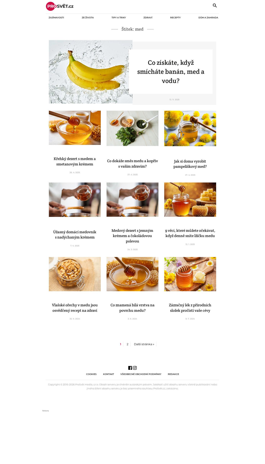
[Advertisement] (132, 437)
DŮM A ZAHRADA (208, 17)
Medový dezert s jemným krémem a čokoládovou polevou (132, 236)
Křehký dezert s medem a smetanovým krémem (75, 161)
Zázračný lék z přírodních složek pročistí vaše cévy (190, 308)
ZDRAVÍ (147, 17)
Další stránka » (144, 344)
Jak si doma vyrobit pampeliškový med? (190, 164)
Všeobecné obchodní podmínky (140, 374)
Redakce (173, 374)
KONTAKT (108, 374)
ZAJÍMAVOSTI (56, 17)
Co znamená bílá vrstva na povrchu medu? (132, 308)
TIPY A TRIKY (119, 17)
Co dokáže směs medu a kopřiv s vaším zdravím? (132, 163)
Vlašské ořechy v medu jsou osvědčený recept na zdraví (75, 308)
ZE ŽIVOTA (88, 17)
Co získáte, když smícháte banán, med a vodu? (170, 71)
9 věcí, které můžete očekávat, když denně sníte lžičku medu (190, 233)
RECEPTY (175, 17)
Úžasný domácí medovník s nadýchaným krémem (74, 234)
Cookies (91, 374)
